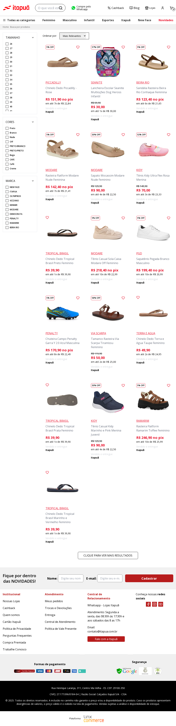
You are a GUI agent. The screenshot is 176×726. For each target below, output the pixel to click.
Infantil (89, 20)
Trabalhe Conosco (14, 649)
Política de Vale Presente (60, 629)
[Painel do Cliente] (162, 8)
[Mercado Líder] (145, 671)
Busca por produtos (20, 26)
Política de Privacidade (17, 629)
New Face (144, 20)
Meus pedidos (54, 601)
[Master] (49, 671)
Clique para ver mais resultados (108, 555)
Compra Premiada (14, 642)
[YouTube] (160, 604)
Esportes (108, 20)
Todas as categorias (21, 20)
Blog (137, 8)
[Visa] (40, 671)
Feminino (48, 20)
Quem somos (11, 615)
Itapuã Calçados (16, 7)
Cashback (118, 8)
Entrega (50, 615)
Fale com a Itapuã (106, 639)
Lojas (152, 7)
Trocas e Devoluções (58, 608)
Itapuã (125, 20)
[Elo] (66, 671)
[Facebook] (148, 604)
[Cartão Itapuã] (24, 671)
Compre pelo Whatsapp (83, 8)
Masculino (70, 20)
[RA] (157, 671)
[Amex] (74, 671)
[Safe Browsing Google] (126, 671)
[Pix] (82, 671)
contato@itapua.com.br (102, 631)
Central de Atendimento (60, 622)
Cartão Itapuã (12, 622)
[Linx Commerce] (94, 719)
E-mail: (91, 578)
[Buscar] (61, 8)
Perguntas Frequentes (17, 635)
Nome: (52, 578)
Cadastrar (149, 578)
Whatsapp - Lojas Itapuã (103, 605)
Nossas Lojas (11, 601)
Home (6, 26)
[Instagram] (154, 604)
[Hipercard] (58, 671)
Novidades (166, 20)
